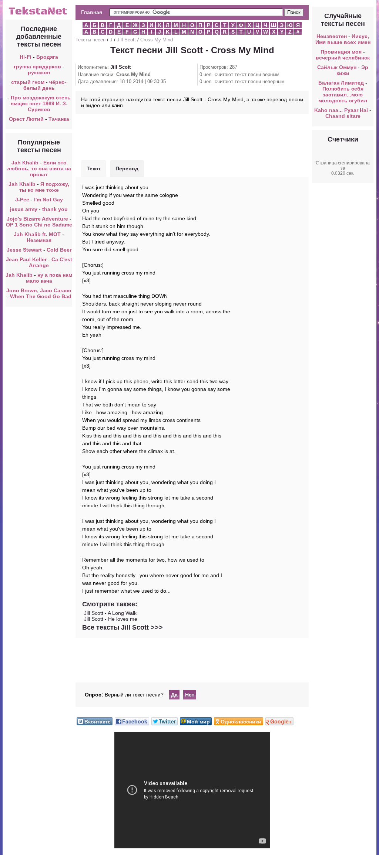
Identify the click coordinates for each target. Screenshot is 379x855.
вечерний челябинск (343, 58)
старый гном (27, 82)
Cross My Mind (156, 39)
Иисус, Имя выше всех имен (342, 39)
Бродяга (47, 57)
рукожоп (39, 72)
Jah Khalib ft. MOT (37, 234)
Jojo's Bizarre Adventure (38, 219)
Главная (91, 12)
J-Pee (22, 199)
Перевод (126, 168)
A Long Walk (122, 613)
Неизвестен (331, 36)
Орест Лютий (26, 119)
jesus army (23, 209)
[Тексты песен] (39, 14)
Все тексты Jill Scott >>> (122, 627)
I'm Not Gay (48, 199)
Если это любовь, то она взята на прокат (39, 168)
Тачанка (58, 119)
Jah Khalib (24, 163)
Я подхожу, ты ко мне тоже (44, 187)
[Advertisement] (192, 136)
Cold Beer (59, 250)
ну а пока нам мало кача (49, 278)
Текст (94, 168)
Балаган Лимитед (341, 83)
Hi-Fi (25, 57)
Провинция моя (341, 52)
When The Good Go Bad (40, 296)
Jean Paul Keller (26, 259)
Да (174, 695)
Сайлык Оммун (336, 67)
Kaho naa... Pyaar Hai (341, 110)
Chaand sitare (342, 116)
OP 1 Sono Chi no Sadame (39, 225)
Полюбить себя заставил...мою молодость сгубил (342, 94)
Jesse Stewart (24, 250)
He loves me (122, 619)
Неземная (39, 240)
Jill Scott (126, 39)
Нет (189, 695)
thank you (55, 209)
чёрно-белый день (45, 85)
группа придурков (37, 66)
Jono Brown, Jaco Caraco (38, 290)
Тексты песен (90, 39)
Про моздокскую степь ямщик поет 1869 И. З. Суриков (41, 103)
